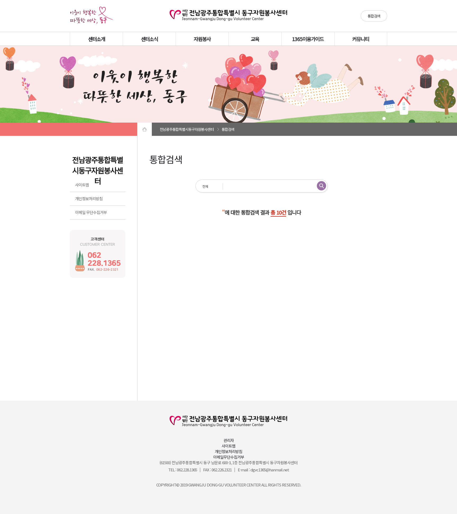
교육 (255, 38)
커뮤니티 (360, 38)
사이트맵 (82, 184)
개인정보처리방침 (89, 198)
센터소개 (96, 38)
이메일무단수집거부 (228, 457)
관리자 (228, 440)
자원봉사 (202, 38)
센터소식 (149, 38)
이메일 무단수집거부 (91, 212)
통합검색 (374, 16)
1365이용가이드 (308, 38)
